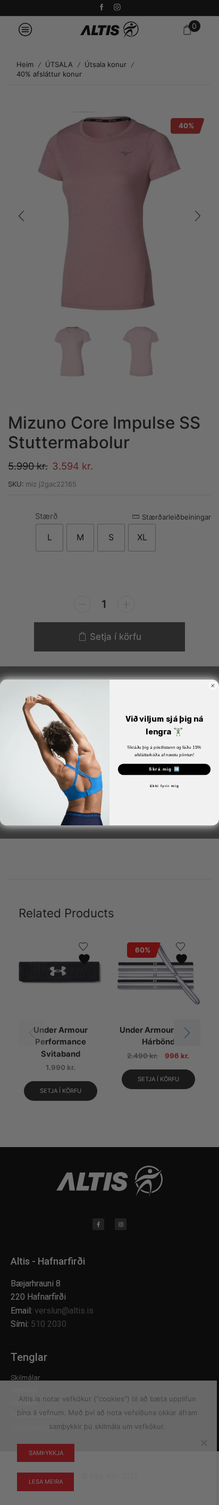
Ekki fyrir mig (164, 786)
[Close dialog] (212, 685)
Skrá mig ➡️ (164, 769)
